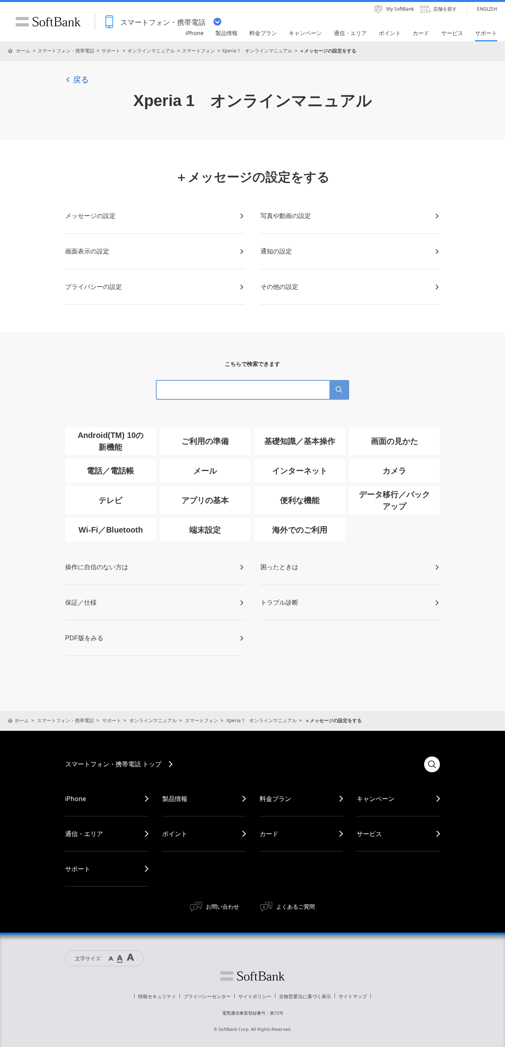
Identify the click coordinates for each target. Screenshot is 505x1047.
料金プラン (275, 798)
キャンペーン (376, 798)
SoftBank (48, 21)
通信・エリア (84, 833)
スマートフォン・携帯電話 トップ (113, 764)
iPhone (75, 798)
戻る (81, 79)
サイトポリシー (254, 996)
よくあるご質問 (295, 906)
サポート (110, 50)
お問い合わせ (222, 906)
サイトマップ (353, 996)
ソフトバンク (252, 976)
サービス (369, 833)
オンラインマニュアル (151, 50)
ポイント (174, 833)
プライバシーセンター (207, 996)
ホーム (23, 50)
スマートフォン (198, 50)
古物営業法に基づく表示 (305, 996)
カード (269, 833)
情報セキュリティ (157, 996)
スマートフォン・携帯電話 (65, 50)
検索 (432, 764)
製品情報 (174, 798)
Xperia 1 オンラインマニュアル (257, 50)
